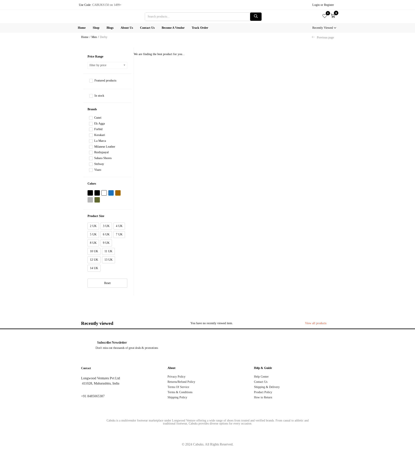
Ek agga (99, 123)
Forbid (98, 129)
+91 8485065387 (93, 396)
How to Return (263, 397)
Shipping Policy (177, 397)
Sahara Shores (103, 158)
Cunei (97, 117)
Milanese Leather (104, 146)
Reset (107, 283)
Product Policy (263, 392)
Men (94, 37)
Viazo (97, 169)
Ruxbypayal (101, 152)
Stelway (99, 164)
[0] (324, 16)
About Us (127, 27)
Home (82, 27)
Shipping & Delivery (267, 387)
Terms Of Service (178, 387)
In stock (99, 95)
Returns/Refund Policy (181, 381)
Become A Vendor (173, 27)
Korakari (99, 135)
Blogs (110, 27)
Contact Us (147, 27)
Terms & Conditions (180, 392)
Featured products (105, 80)
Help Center (261, 376)
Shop (96, 27)
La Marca (100, 140)
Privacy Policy (176, 376)
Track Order (200, 27)
